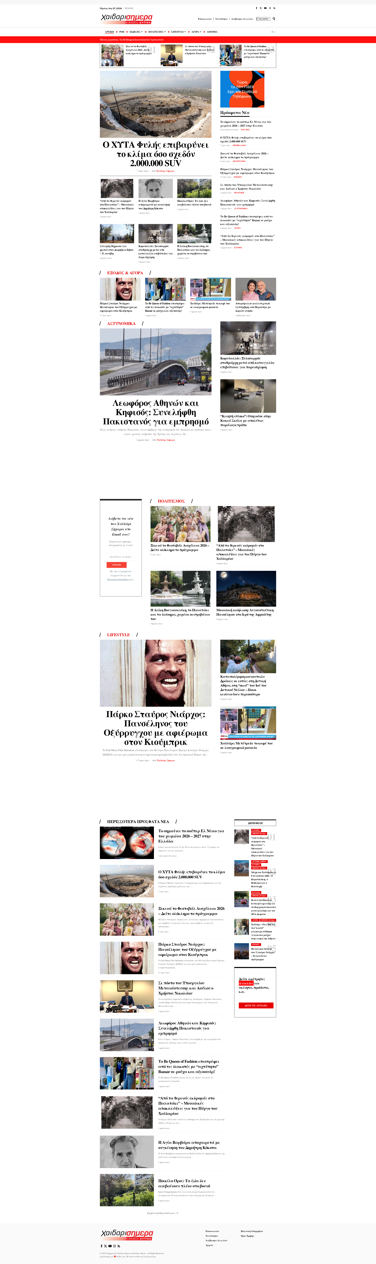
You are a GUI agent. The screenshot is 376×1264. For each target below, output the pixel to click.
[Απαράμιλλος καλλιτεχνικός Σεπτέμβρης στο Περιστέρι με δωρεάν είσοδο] (255, 289)
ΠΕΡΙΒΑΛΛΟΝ (239, 145)
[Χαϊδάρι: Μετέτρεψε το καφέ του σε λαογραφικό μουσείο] (210, 289)
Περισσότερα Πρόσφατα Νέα (138, 822)
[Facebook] (256, 8)
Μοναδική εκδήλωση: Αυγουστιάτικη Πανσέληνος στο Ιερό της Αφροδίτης (245, 612)
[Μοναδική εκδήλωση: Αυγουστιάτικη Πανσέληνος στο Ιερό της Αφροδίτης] (246, 589)
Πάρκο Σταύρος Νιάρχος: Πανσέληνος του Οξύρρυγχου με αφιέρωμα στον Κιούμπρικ (247, 171)
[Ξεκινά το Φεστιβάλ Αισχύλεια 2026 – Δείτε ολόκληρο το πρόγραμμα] (112, 55)
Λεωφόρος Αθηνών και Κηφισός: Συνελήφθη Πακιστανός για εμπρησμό (247, 202)
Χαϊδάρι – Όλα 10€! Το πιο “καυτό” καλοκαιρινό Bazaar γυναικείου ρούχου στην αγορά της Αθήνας (263, 931)
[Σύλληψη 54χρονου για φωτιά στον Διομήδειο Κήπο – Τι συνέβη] (117, 233)
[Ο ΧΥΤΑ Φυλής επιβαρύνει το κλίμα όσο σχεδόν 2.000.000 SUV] (156, 104)
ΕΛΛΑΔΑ (256, 892)
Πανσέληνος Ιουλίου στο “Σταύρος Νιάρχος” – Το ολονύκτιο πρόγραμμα (263, 954)
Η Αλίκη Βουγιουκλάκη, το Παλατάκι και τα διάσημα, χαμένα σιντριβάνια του (193, 249)
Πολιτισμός (171, 501)
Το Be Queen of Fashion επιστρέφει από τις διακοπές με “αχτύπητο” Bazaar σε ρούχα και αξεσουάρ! (246, 220)
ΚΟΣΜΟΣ (245, 129)
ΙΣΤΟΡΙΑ (238, 247)
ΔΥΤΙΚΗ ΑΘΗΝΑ (259, 861)
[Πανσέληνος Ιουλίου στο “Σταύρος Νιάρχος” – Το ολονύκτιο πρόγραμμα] (241, 951)
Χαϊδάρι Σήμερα (165, 170)
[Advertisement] (188, 471)
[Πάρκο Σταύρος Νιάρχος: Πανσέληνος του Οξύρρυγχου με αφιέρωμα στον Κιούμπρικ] (120, 289)
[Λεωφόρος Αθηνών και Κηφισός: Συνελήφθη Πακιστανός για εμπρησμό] (156, 361)
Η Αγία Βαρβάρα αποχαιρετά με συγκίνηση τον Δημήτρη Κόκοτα (154, 204)
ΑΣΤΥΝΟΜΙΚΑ (240, 208)
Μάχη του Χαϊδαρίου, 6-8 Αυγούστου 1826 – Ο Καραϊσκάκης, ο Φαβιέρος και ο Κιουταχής (263, 879)
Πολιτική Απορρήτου (118, 579)
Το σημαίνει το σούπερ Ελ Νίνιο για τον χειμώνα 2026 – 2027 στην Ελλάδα (245, 124)
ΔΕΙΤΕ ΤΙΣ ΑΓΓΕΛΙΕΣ (256, 1005)
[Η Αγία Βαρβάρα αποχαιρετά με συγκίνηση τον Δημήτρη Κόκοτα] (156, 188)
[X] (260, 8)
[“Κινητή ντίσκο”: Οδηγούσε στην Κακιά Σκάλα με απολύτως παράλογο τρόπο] (248, 396)
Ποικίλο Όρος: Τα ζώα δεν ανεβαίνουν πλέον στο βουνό (194, 202)
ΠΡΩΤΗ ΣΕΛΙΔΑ (259, 833)
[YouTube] (265, 8)
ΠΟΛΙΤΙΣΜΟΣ (239, 161)
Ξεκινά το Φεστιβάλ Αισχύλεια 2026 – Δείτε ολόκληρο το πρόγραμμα (139, 50)
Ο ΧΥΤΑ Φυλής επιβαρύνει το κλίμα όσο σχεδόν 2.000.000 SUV (156, 153)
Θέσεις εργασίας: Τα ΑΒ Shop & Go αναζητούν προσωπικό (131, 39)
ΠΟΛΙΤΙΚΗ (239, 192)
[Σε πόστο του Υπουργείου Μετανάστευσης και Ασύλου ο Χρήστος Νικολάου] (172, 55)
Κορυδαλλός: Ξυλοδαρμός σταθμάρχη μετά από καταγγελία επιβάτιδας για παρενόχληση (156, 251)
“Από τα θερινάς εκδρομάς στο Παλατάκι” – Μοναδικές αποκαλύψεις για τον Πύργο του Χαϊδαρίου (117, 206)
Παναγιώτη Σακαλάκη (146, 1256)
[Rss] (274, 8)
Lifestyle (118, 635)
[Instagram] (270, 8)
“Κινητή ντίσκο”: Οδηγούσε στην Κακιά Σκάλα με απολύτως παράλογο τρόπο (245, 420)
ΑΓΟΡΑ (237, 228)
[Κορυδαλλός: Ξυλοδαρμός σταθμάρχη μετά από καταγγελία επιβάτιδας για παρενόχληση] (156, 233)
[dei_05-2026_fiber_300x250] (242, 88)
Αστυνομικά (121, 323)
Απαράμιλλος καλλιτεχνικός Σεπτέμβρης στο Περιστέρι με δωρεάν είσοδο (253, 307)
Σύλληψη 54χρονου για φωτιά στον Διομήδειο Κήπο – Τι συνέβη (116, 249)
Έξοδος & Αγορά (125, 273)
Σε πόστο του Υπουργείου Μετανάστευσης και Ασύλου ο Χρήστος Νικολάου (199, 50)
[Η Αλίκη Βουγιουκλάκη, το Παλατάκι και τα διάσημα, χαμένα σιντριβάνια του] (194, 233)
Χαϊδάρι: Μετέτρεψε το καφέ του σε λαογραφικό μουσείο (210, 305)
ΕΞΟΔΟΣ (238, 176)
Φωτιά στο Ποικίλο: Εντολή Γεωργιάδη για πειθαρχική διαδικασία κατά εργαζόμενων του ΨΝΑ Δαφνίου (263, 907)
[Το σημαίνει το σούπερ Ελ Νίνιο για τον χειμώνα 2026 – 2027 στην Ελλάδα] (127, 843)
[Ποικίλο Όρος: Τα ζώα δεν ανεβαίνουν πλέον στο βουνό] (194, 188)
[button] (273, 18)
